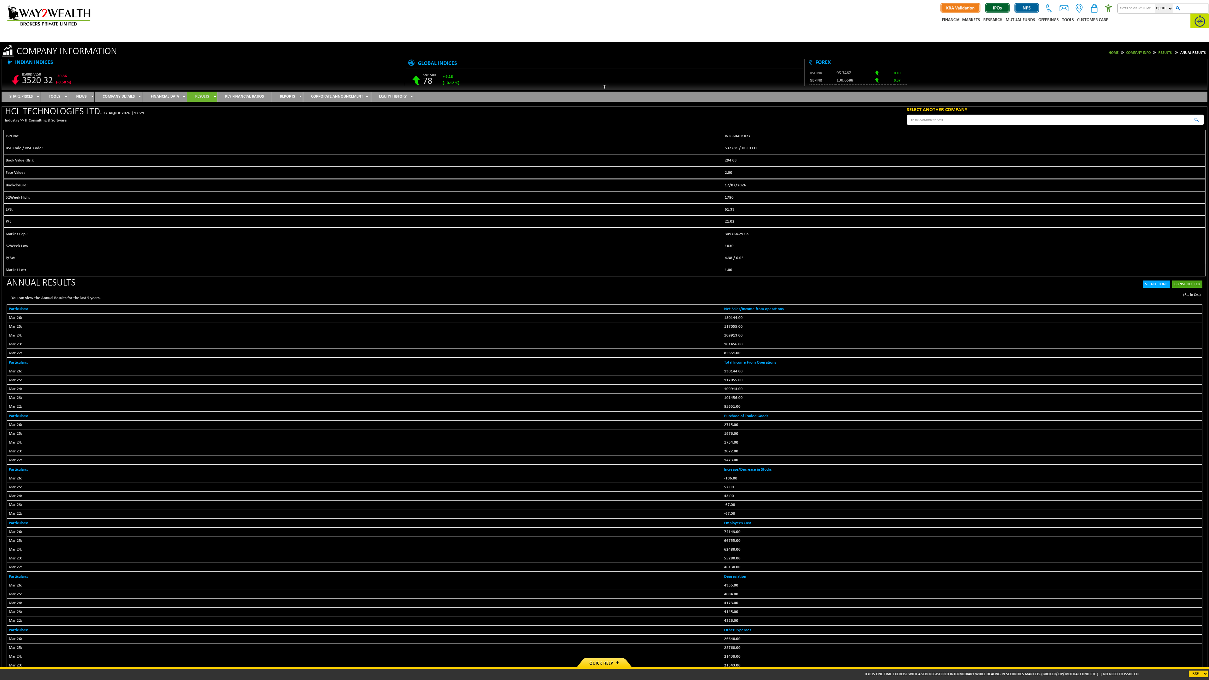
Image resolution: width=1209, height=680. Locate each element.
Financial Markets (961, 20)
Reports (287, 96)
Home (1114, 53)
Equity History (393, 96)
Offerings (1048, 20)
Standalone (1156, 284)
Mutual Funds (1020, 20)
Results (1165, 53)
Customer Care (1092, 20)
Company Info (1138, 53)
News (81, 96)
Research (992, 20)
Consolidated (1187, 284)
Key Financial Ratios (244, 96)
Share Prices (21, 96)
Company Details (119, 96)
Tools (1068, 20)
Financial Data (165, 96)
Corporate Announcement (337, 96)
